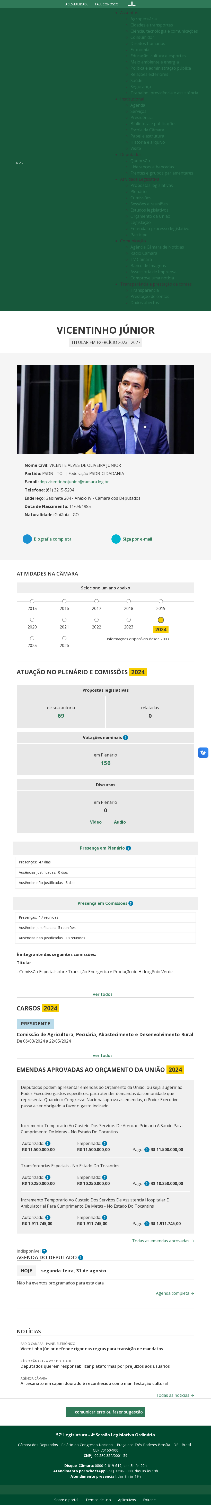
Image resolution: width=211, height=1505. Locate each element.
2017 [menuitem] (96, 608)
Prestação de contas (149, 296)
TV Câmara (141, 259)
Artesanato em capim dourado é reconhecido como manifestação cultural (94, 1383)
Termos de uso (98, 1499)
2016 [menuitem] (64, 608)
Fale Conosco (106, 4)
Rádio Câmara (143, 253)
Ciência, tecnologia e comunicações (164, 31)
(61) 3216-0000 (120, 1470)
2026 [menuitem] (64, 645)
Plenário (138, 191)
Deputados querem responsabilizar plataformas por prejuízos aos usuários (95, 1366)
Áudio (119, 822)
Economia (139, 49)
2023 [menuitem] (128, 627)
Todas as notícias (175, 1395)
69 (61, 715)
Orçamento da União (150, 216)
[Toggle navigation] (68, 159)
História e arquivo (147, 142)
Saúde (136, 80)
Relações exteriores (149, 74)
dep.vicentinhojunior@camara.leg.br (74, 482)
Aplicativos (127, 1499)
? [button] (126, 737)
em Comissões (102, 903)
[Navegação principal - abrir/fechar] (20, 160)
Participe (138, 235)
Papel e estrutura (147, 136)
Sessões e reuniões (149, 204)
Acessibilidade (76, 4)
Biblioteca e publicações (153, 123)
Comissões (140, 197)
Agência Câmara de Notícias (157, 247)
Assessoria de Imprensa (153, 272)
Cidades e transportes (151, 25)
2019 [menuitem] (160, 608)
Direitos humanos (147, 43)
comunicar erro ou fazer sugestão (108, 1412)
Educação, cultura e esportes (158, 56)
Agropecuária (143, 19)
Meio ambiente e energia (154, 62)
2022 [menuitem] (96, 627)
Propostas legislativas (151, 185)
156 (106, 763)
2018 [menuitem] (128, 608)
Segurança (140, 86)
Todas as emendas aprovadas (163, 1241)
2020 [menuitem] (32, 627)
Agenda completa (175, 1293)
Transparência (144, 290)
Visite (135, 148)
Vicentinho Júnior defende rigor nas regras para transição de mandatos (92, 1349)
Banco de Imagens (148, 265)
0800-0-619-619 (108, 1465)
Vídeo (95, 822)
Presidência (141, 117)
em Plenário (102, 848)
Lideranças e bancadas (152, 167)
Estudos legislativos (149, 210)
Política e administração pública (160, 68)
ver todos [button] (102, 994)
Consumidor (142, 37)
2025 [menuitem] (32, 645)
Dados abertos (144, 302)
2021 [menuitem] (64, 627)
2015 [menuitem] (32, 608)
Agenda (137, 105)
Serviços (138, 111)
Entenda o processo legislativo (159, 228)
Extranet (150, 1499)
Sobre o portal (66, 1499)
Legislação (140, 222)
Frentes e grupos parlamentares (161, 173)
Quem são (140, 160)
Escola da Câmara (147, 130)
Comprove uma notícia (152, 278)
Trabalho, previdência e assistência (164, 93)
